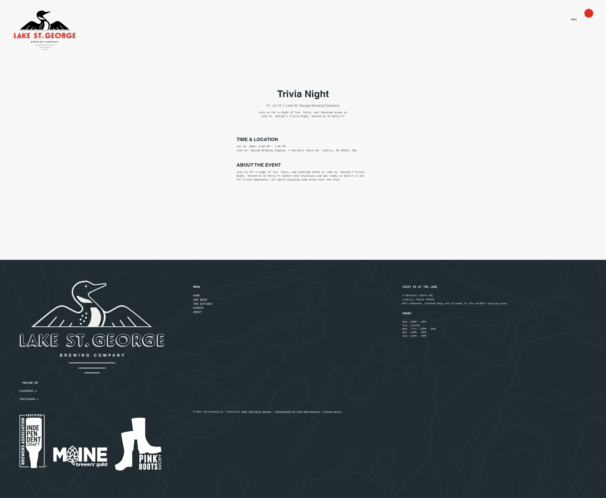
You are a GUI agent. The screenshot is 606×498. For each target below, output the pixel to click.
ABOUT (197, 312)
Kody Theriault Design (256, 412)
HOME (196, 295)
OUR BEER (200, 299)
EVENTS (198, 308)
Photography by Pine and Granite (298, 412)
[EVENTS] (379, 308)
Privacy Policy (333, 412)
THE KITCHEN (202, 304)
